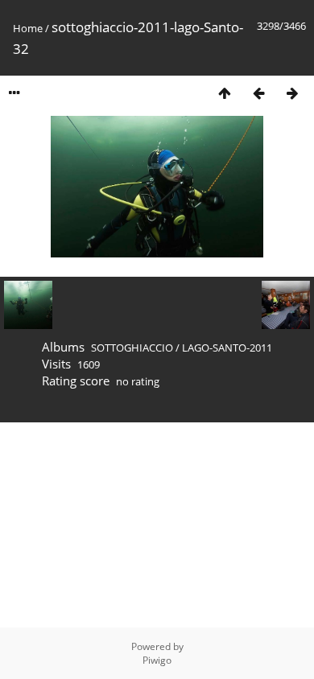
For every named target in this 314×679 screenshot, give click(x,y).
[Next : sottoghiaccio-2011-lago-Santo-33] (292, 93)
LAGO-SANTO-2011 (227, 347)
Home (28, 28)
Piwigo (157, 660)
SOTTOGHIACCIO (132, 347)
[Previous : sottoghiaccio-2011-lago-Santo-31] (258, 93)
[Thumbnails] (225, 93)
